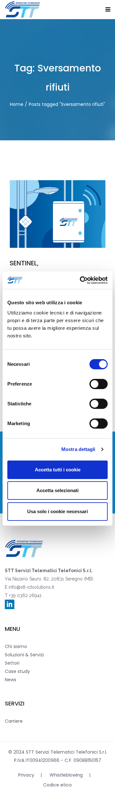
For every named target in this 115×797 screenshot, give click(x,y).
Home (16, 104)
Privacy (26, 775)
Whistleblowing (66, 775)
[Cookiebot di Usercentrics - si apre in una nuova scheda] (81, 280)
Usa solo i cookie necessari (57, 511)
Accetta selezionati (57, 490)
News (10, 679)
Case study (17, 671)
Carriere (14, 721)
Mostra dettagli (78, 449)
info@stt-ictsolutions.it (30, 587)
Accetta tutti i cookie (57, 469)
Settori (12, 663)
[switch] (98, 384)
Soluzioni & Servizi (24, 655)
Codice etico (57, 785)
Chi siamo (16, 646)
